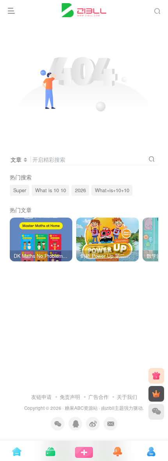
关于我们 (127, 396)
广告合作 (98, 396)
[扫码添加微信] (156, 412)
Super (19, 190)
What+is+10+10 (112, 190)
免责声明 (70, 396)
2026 (80, 190)
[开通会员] (156, 394)
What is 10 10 (50, 190)
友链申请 (41, 396)
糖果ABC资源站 (81, 408)
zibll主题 (115, 408)
